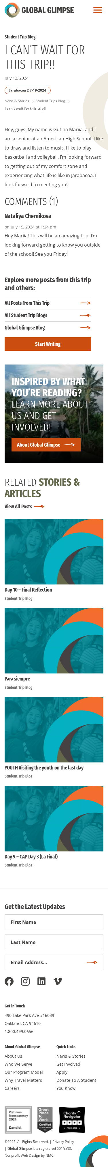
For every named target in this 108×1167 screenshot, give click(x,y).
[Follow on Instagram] (25, 981)
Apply (61, 1072)
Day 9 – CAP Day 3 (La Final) (31, 857)
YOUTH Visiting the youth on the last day (44, 768)
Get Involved (68, 1064)
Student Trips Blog (50, 100)
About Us (13, 1056)
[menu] (96, 10)
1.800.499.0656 (19, 1031)
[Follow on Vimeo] (57, 981)
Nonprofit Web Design (22, 1155)
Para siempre (17, 679)
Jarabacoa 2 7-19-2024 (27, 90)
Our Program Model (24, 1072)
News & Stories (17, 100)
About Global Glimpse (38, 445)
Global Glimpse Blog (25, 327)
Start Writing (47, 344)
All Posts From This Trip (27, 303)
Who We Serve (18, 1064)
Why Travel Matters (23, 1080)
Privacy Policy (63, 1141)
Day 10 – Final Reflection (28, 590)
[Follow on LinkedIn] (41, 981)
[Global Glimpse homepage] (39, 10)
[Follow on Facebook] (9, 981)
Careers (12, 1088)
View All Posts (18, 506)
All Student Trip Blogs (26, 315)
